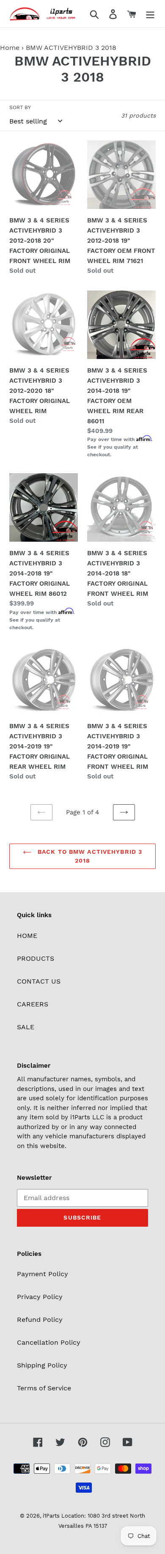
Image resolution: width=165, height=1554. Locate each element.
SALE (25, 1027)
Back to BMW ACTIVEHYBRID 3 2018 (89, 856)
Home (9, 48)
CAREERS (32, 1004)
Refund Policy (40, 1320)
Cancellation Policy (48, 1342)
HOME (27, 936)
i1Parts (51, 1516)
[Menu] (150, 13)
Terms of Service (44, 1388)
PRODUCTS (35, 958)
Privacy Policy (40, 1297)
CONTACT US (38, 981)
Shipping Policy (42, 1365)
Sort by (20, 107)
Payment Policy (42, 1274)
